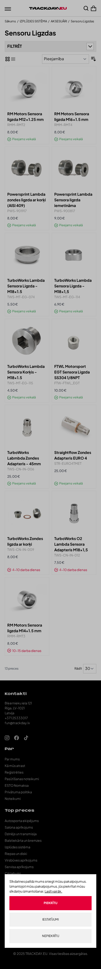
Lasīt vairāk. (53, 891)
